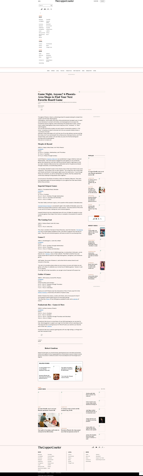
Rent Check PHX (76, 70)
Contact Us (41, 60)
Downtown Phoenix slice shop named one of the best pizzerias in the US (45, 377)
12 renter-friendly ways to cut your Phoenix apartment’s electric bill (44, 369)
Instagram (40, 149)
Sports (40, 37)
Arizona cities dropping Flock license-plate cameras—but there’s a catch (92, 243)
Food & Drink (91, 195)
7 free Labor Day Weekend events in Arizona (67, 376)
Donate (102, 1)
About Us (41, 55)
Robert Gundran (41, 105)
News (47, 45)
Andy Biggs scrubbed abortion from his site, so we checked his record (91, 411)
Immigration (41, 29)
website (49, 326)
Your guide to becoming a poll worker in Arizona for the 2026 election (67, 369)
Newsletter (48, 55)
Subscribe (96, 1)
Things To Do (49, 47)
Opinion (48, 53)
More (87, 452)
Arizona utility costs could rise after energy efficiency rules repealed (93, 232)
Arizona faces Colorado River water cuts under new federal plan (93, 255)
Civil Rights (41, 21)
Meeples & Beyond (52, 159)
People (40, 47)
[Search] (51, 5)
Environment (50, 459)
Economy (41, 24)
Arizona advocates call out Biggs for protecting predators (91, 420)
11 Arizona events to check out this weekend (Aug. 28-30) (92, 181)
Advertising (41, 63)
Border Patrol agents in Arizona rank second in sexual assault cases (92, 266)
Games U (48, 253)
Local (57, 70)
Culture (69, 454)
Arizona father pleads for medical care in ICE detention (93, 277)
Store (40, 57)
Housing (48, 27)
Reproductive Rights (42, 468)
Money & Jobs (42, 32)
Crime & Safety (91, 240)
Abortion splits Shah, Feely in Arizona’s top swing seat (92, 208)
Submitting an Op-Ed (100, 459)
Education (48, 24)
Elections (40, 428)
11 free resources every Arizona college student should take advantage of (91, 403)
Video (40, 53)
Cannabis (48, 19)
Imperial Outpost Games (44, 205)
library (48, 299)
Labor (40, 31)
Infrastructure (49, 29)
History (40, 45)
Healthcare (41, 27)
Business (41, 19)
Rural (47, 34)
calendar (75, 299)
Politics (47, 32)
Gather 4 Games (42, 292)
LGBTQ (47, 31)
